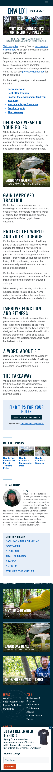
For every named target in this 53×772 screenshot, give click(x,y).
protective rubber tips (33, 71)
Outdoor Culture (34, 715)
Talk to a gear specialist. (32, 423)
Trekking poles (10, 46)
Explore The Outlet (20, 571)
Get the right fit (16, 108)
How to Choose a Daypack (40, 461)
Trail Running (39, 41)
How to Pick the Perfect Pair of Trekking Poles (9, 463)
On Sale (11, 566)
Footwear (13, 546)
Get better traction (18, 93)
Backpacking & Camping (18, 41)
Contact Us (8, 709)
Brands (11, 561)
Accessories (35, 39)
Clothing (12, 551)
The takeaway (15, 112)
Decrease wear (16, 89)
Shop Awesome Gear (13, 702)
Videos (29, 719)
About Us (7, 698)
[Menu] (46, 3)
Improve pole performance (23, 104)
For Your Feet (32, 705)
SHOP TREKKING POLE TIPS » (26, 417)
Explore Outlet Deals (12, 705)
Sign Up (9, 766)
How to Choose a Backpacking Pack (25, 462)
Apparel (30, 712)
